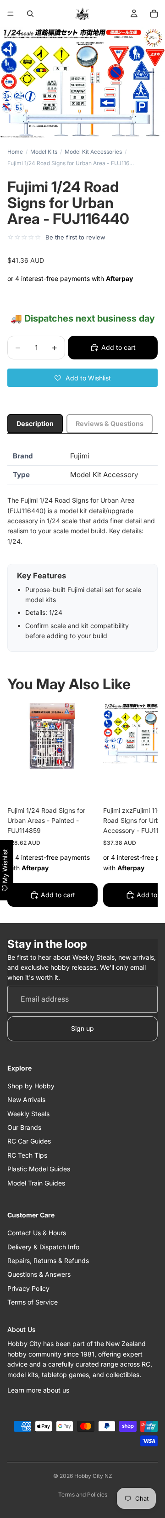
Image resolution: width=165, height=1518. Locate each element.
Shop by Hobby (31, 1086)
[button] (82, 378)
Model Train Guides (36, 1183)
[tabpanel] (82, 549)
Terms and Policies (82, 1494)
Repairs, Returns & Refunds (48, 1260)
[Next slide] (140, 806)
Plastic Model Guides (38, 1169)
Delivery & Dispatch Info (43, 1247)
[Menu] (10, 13)
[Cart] (154, 14)
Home (15, 151)
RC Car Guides (29, 1141)
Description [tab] (35, 423)
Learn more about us (38, 1390)
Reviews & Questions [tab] (109, 423)
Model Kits (43, 151)
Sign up (82, 1028)
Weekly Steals (28, 1114)
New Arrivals (26, 1099)
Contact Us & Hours (36, 1233)
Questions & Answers (39, 1274)
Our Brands (24, 1127)
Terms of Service (32, 1302)
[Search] (30, 14)
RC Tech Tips (27, 1155)
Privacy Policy (28, 1288)
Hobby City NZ (93, 1475)
